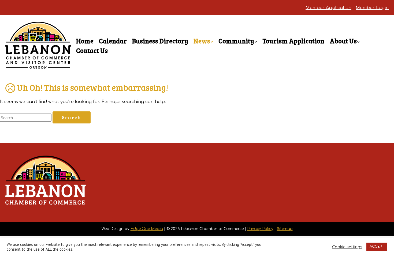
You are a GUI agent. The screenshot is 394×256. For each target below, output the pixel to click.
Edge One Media (147, 229)
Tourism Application (293, 40)
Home (85, 40)
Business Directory (160, 40)
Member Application (328, 7)
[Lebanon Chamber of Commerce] (38, 59)
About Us (343, 40)
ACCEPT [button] (377, 247)
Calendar (113, 40)
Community (236, 40)
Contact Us (92, 50)
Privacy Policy (260, 229)
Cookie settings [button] (347, 247)
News (202, 40)
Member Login (372, 7)
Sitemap (285, 229)
